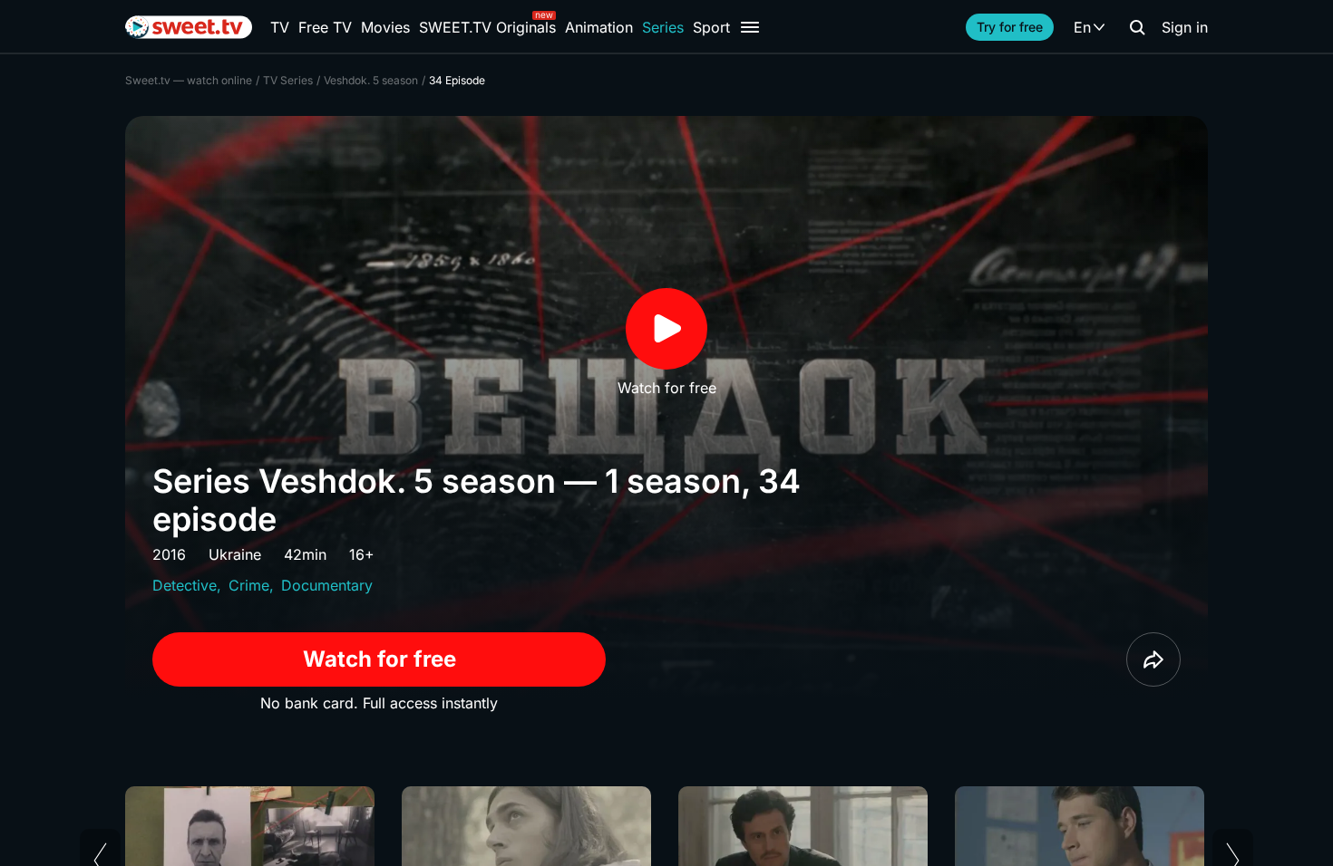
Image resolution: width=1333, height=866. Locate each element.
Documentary (327, 585)
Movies (385, 27)
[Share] (1153, 659)
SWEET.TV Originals (487, 27)
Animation (599, 27)
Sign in (1185, 27)
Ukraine (235, 554)
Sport (711, 27)
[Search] (1137, 27)
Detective (184, 585)
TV (279, 27)
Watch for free (379, 659)
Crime (249, 585)
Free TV (325, 27)
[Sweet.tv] (188, 27)
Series (663, 27)
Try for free (1010, 26)
